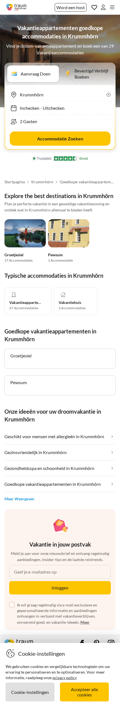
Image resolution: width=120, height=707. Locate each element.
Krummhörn (42, 182)
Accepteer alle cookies (84, 692)
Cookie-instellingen (30, 692)
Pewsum (55, 254)
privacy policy (64, 677)
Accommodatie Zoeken (60, 138)
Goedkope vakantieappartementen (88, 182)
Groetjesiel (13, 254)
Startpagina (14, 182)
